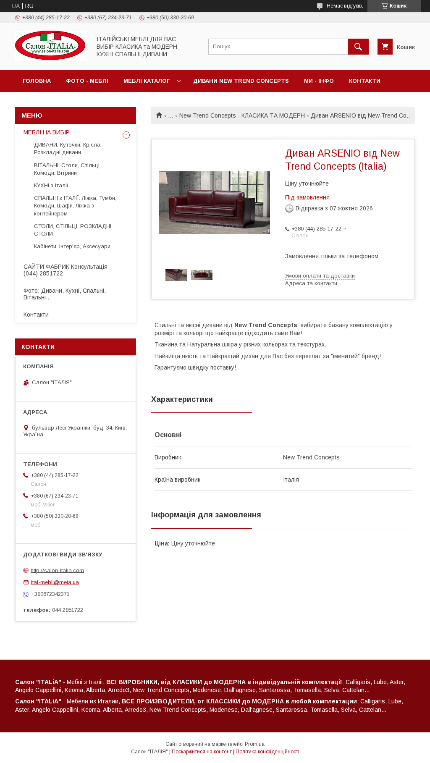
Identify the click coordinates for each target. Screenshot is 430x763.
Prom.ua (255, 744)
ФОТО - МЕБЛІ (87, 81)
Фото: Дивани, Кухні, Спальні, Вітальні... (65, 294)
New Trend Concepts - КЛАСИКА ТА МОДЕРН (242, 115)
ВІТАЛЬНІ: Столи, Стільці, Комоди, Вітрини (67, 169)
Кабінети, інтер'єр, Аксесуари (72, 246)
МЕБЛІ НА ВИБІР (47, 132)
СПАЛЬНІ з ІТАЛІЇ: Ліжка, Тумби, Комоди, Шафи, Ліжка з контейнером (75, 205)
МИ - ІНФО (319, 81)
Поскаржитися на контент (202, 752)
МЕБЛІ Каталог (146, 81)
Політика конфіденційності (267, 752)
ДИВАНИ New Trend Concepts (241, 81)
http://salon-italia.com (57, 570)
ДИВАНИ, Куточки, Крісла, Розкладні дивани (68, 148)
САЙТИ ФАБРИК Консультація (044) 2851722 (66, 270)
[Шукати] (358, 47)
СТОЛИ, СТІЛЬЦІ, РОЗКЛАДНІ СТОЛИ (72, 230)
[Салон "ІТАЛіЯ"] (51, 59)
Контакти (364, 81)
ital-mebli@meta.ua (55, 582)
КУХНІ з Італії (51, 185)
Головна (37, 81)
